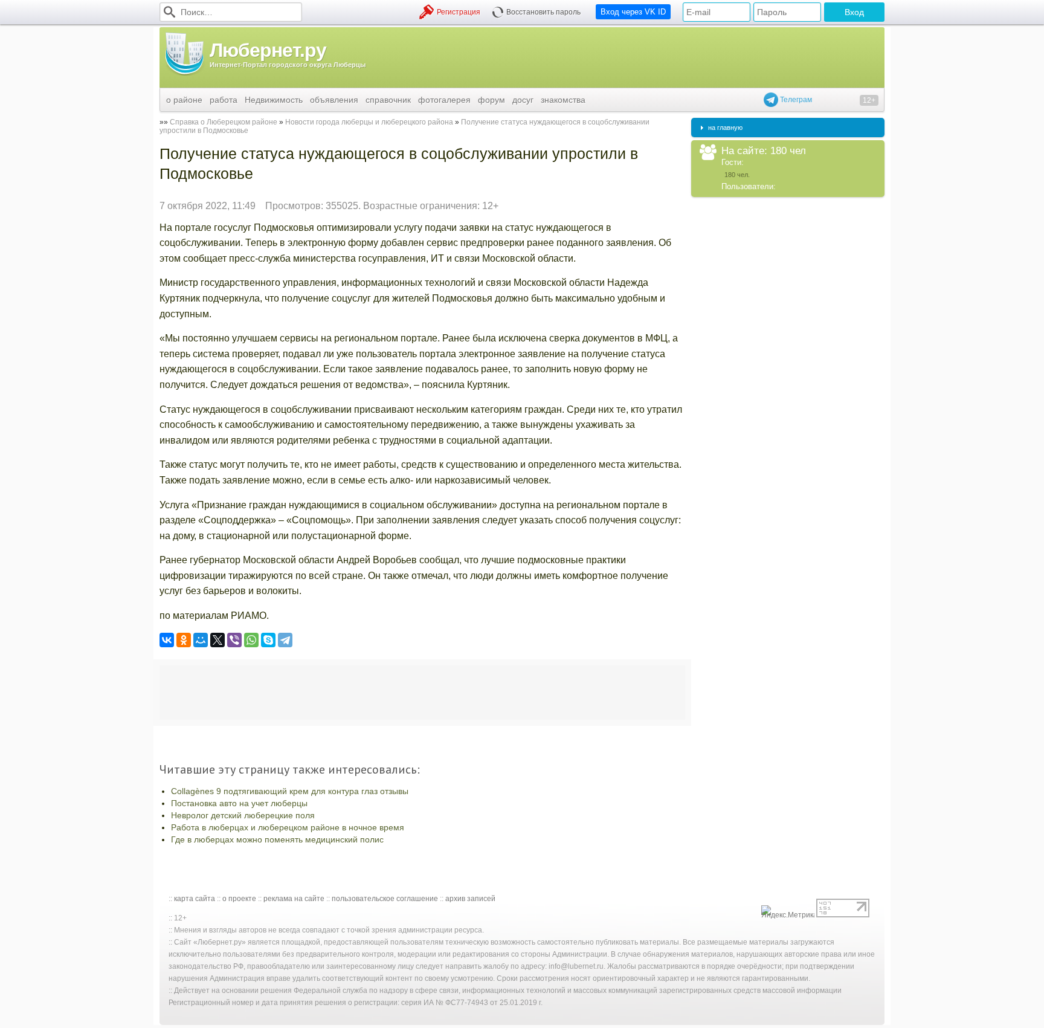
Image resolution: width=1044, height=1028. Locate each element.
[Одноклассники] (183, 640)
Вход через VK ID (633, 11)
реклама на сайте (293, 898)
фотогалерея (444, 100)
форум (491, 100)
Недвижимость (274, 100)
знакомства (563, 100)
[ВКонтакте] (167, 640)
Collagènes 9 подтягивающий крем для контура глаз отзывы (289, 791)
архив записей (470, 898)
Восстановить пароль (543, 12)
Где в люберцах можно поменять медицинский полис (277, 839)
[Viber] (234, 640)
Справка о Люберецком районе (223, 122)
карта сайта (194, 898)
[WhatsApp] (251, 640)
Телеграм (795, 99)
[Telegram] (285, 640)
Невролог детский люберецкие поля (243, 815)
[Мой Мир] (200, 640)
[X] (217, 640)
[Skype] (268, 640)
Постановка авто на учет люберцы (239, 803)
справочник (388, 100)
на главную (725, 127)
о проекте (239, 898)
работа (223, 100)
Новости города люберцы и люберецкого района (369, 122)
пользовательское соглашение (385, 898)
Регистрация (458, 12)
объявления (334, 100)
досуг (522, 100)
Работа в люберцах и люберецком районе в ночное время (287, 827)
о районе (184, 100)
